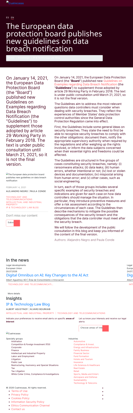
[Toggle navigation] (3, 3)
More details (14, 293)
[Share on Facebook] (109, 61)
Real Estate (79, 368)
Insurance (78, 362)
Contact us (18, 409)
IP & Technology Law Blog (46, 58)
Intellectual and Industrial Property (24, 203)
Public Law (16, 362)
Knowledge (24, 58)
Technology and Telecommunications (19, 198)
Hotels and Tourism (83, 359)
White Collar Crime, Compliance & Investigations (35, 374)
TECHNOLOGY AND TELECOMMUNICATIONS (81, 313)
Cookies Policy (20, 398)
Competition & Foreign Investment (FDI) (30, 344)
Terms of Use (19, 391)
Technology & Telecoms (85, 383)
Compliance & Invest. (84, 344)
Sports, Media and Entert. (86, 374)
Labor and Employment (22, 356)
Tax (13, 368)
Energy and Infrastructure (86, 347)
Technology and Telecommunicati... (30, 284)
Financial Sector (81, 353)
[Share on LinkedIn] (119, 61)
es (7, 17)
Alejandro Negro (17, 191)
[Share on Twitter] (114, 61)
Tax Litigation (18, 371)
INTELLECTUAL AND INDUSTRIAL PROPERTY (30, 313)
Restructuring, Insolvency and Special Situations (34, 365)
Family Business (81, 350)
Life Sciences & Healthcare (87, 365)
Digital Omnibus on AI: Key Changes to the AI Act (47, 275)
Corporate (16, 347)
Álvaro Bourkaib (40, 309)
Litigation (16, 359)
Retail (76, 371)
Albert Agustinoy (17, 309)
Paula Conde (38, 191)
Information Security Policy (27, 401)
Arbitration (16, 341)
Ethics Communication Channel (30, 405)
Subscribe (13, 222)
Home (11, 58)
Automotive (79, 341)
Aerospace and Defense (85, 377)
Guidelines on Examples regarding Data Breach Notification (88, 82)
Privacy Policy (19, 394)
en (12, 17)
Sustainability (80, 380)
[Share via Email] (124, 61)
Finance (15, 350)
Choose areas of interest (94, 327)
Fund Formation (81, 356)
